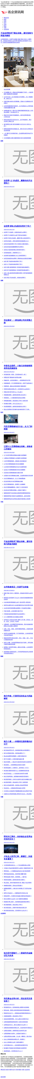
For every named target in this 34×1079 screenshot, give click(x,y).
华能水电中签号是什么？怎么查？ (13, 392)
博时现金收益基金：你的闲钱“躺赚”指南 (15, 874)
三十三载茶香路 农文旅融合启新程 (13, 616)
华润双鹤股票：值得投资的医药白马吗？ (15, 406)
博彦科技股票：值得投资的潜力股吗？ (14, 879)
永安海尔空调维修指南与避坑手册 (13, 472)
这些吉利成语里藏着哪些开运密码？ (14, 246)
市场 (5, 24)
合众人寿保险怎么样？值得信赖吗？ (14, 1042)
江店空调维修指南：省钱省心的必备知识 (15, 461)
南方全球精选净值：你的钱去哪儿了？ (14, 753)
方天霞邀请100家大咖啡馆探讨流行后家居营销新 (17, 138)
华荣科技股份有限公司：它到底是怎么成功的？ (17, 389)
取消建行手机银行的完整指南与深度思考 (15, 1048)
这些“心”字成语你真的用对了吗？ (13, 264)
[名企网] (12, 15)
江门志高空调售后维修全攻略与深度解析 (15, 455)
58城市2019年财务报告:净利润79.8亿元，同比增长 (18, 794)
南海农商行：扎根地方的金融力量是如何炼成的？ (18, 896)
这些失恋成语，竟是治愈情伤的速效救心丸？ (16, 241)
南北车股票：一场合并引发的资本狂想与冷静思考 (18, 762)
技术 (5, 22)
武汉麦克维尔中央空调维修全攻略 (13, 481)
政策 (5, 19)
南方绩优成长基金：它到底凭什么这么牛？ (16, 910)
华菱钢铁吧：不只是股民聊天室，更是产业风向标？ (18, 383)
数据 (5, 26)
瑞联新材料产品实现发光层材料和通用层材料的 (17, 493)
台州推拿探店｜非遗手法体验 (9, 39)
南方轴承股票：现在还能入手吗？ (13, 904)
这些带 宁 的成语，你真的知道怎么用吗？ (15, 232)
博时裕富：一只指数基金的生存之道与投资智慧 (17, 871)
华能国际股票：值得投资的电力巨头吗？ (15, 395)
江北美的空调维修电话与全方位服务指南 (15, 466)
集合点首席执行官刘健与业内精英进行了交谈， (17, 409)
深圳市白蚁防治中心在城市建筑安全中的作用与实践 (18, 605)
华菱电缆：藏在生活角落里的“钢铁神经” (15, 386)
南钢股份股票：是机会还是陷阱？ (13, 885)
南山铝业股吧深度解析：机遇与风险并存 (15, 756)
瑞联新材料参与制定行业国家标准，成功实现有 (17, 496)
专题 (5, 27)
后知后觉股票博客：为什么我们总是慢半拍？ (16, 1019)
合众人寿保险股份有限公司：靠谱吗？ (14, 1039)
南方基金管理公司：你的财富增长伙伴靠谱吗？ (17, 750)
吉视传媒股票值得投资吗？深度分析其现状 (16, 1022)
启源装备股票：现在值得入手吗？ (13, 1016)
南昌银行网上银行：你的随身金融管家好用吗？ (17, 901)
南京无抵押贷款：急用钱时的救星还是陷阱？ (16, 776)
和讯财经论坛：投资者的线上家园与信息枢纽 (16, 1007)
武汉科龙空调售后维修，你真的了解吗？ (15, 490)
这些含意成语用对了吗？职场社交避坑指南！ (16, 244)
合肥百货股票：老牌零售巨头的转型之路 (15, 1030)
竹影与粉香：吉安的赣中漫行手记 (13, 611)
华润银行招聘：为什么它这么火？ (13, 403)
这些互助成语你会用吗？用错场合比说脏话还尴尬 (18, 258)
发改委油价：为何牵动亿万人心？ (13, 1051)
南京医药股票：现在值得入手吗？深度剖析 (16, 782)
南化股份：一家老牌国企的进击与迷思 (14, 764)
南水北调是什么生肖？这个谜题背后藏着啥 (16, 898)
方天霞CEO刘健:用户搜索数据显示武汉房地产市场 (18, 791)
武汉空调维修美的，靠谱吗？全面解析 (14, 484)
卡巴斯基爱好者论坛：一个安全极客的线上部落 (17, 865)
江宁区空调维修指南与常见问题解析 (14, 464)
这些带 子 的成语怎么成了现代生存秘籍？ (15, 235)
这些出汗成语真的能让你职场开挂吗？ (14, 249)
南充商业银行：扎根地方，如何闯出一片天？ (16, 767)
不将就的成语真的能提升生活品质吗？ (14, 614)
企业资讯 (6, 29)
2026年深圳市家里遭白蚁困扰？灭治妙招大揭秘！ (18, 608)
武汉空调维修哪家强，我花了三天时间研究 (16, 487)
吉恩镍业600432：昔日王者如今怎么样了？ (16, 1024)
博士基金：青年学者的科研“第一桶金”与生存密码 (17, 882)
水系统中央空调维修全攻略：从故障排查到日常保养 (18, 475)
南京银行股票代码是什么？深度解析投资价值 (16, 770)
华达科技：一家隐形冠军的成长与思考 (14, 788)
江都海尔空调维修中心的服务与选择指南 (15, 458)
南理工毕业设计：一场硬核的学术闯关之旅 (16, 893)
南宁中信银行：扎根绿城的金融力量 (14, 759)
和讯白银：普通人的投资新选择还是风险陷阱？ (17, 1010)
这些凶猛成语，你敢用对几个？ (13, 252)
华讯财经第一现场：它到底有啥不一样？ (15, 374)
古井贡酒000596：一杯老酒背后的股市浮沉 (16, 1045)
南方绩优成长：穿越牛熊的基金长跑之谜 (15, 907)
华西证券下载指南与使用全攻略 (13, 377)
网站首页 (6, 17)
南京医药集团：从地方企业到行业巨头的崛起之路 (18, 779)
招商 (5, 21)
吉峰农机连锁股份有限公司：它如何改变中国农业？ (18, 1027)
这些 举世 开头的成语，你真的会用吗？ (15, 277)
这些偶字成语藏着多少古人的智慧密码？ (15, 255)
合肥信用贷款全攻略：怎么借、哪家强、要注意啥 (18, 1036)
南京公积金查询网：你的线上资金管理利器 (16, 785)
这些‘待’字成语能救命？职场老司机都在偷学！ (17, 270)
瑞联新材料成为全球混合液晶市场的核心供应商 (17, 499)
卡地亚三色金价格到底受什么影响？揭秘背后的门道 (18, 868)
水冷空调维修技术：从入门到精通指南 (14, 478)
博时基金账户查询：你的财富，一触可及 (15, 876)
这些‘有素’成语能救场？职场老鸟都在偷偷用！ (17, 267)
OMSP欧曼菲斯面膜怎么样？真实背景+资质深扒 (17, 602)
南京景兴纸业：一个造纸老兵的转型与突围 (16, 773)
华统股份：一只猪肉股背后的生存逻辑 (14, 397)
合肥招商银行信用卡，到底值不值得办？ (15, 1033)
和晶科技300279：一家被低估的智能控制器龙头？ (18, 1013)
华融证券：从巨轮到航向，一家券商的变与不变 (17, 380)
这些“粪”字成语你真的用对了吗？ (13, 261)
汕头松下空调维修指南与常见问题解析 (14, 469)
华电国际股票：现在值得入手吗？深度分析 (16, 400)
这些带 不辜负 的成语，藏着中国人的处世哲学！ (17, 238)
